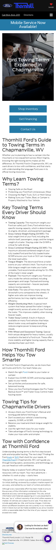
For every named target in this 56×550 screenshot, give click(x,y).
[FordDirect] (9, 528)
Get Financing (28, 119)
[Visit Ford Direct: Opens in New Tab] (8, 543)
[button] (11, 15)
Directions (28, 15)
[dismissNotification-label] (50, 522)
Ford (25, 372)
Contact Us (28, 129)
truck (9, 457)
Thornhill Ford (9, 460)
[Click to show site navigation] (51, 15)
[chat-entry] (48, 539)
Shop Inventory (28, 109)
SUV (17, 457)
